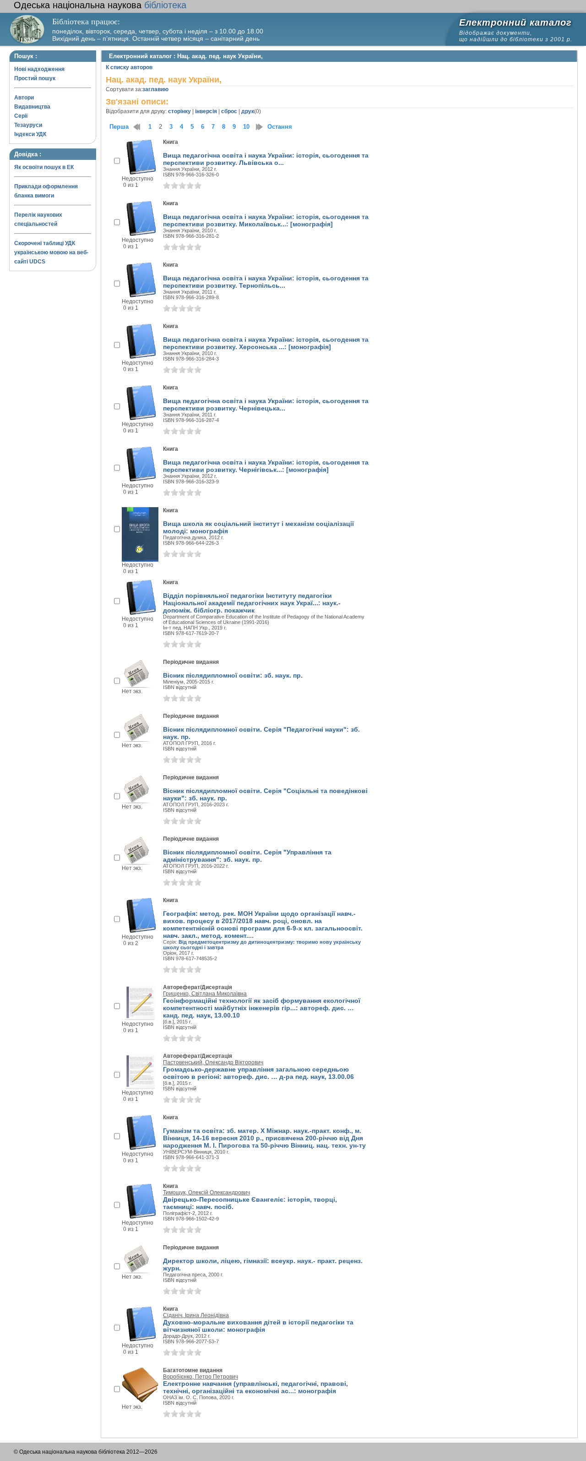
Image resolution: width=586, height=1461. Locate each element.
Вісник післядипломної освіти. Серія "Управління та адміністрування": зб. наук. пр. (247, 855)
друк (247, 111)
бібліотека (100, 5)
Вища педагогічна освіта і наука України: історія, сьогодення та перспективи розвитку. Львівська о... (266, 159)
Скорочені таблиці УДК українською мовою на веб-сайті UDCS (51, 252)
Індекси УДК (30, 134)
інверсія (206, 111)
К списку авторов (129, 67)
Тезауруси (28, 125)
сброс (229, 111)
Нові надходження (39, 69)
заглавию (155, 89)
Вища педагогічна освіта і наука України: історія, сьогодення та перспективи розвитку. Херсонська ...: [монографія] (266, 343)
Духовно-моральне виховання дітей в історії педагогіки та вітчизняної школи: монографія (258, 1326)
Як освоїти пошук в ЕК (44, 167)
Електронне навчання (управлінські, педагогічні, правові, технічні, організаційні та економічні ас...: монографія (255, 1387)
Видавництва (32, 107)
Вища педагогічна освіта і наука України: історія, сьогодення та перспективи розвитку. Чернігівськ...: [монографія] (266, 466)
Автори (24, 97)
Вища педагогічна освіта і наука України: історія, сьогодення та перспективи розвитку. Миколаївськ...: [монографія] (266, 220)
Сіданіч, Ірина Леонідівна (196, 1315)
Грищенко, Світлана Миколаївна (205, 993)
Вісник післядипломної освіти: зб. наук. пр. (233, 675)
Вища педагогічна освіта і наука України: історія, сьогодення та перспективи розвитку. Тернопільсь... (266, 281)
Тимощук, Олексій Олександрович (206, 1192)
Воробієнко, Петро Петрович (200, 1376)
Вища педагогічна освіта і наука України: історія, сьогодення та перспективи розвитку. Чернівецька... (266, 404)
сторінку (179, 111)
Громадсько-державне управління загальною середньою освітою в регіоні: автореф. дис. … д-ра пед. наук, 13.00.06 (258, 1073)
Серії (20, 116)
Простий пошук (34, 78)
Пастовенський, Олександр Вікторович (213, 1062)
